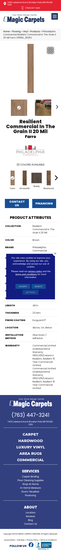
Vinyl (25, 31)
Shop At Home (30, 484)
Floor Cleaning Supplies (31, 480)
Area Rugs (30, 454)
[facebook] (31, 545)
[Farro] (13, 178)
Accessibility (9, 540)
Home (6, 31)
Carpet (31, 435)
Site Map (21, 540)
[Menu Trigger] (54, 16)
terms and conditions (26, 274)
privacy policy (35, 271)
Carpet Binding (30, 476)
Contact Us (17, 203)
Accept (23, 286)
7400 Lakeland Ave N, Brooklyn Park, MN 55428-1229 (30, 3)
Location (30, 512)
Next (56, 106)
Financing (30, 495)
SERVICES (30, 471)
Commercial (30, 460)
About (30, 507)
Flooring (16, 31)
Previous (5, 106)
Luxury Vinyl (30, 447)
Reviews (30, 516)
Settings (30, 292)
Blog (30, 520)
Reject (38, 286)
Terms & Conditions (48, 540)
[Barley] (37, 178)
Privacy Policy (32, 540)
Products (35, 31)
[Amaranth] (25, 178)
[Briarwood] (49, 178)
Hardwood (30, 441)
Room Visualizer (30, 491)
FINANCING (44, 203)
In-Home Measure (30, 487)
